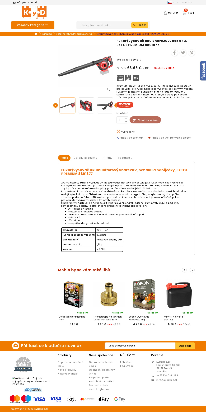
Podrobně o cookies (101, 381)
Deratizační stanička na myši (72, 318)
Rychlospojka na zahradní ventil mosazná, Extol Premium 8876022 (108, 318)
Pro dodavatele (98, 385)
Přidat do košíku (145, 120)
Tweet (183, 53)
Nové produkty (67, 369)
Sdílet (174, 53)
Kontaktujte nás (99, 389)
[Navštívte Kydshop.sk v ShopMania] (33, 389)
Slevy (61, 366)
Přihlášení (126, 362)
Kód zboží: (123, 59)
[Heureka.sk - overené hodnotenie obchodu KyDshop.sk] (45, 364)
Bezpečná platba (99, 377)
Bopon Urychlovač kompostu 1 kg (139, 318)
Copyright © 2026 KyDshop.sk (29, 409)
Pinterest (191, 53)
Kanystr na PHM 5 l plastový (174, 318)
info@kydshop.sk (27, 2)
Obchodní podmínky (102, 369)
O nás (92, 373)
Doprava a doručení (70, 362)
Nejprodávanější (68, 373)
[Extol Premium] (125, 104)
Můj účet (127, 355)
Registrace (127, 366)
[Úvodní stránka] (36, 34)
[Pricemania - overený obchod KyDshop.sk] (23, 364)
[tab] (64, 158)
